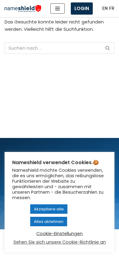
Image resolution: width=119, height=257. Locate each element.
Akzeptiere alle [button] (49, 209)
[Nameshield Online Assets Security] (23, 8)
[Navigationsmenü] (57, 8)
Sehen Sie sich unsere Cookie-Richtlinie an (59, 242)
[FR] (111, 8)
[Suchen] (107, 48)
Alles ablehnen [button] (48, 221)
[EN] (105, 8)
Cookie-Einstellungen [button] (59, 234)
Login (81, 8)
